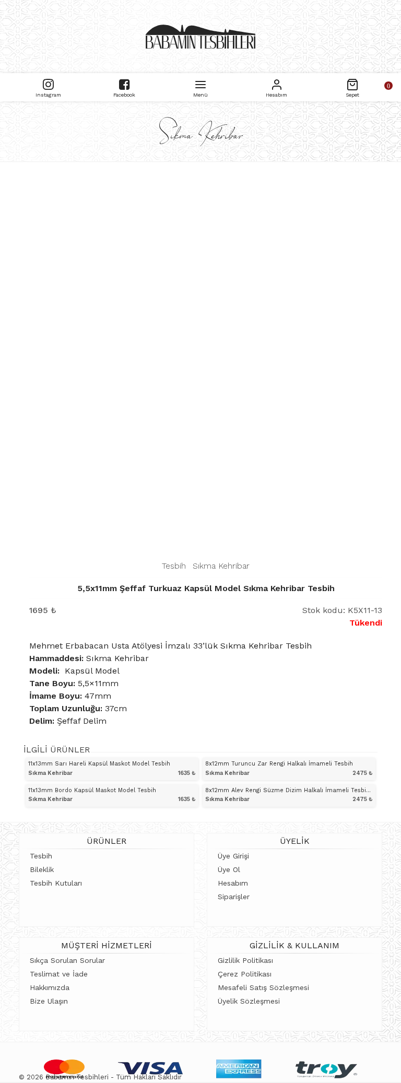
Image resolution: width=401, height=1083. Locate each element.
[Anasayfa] (200, 36)
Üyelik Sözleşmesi (249, 1001)
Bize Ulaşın (49, 1001)
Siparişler (234, 896)
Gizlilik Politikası (245, 960)
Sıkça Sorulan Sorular (67, 960)
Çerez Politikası (245, 974)
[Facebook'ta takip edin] (124, 83)
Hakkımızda (49, 987)
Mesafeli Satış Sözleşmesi (263, 987)
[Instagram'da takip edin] (48, 83)
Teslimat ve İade (59, 974)
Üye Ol (229, 869)
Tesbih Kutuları (56, 883)
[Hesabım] (277, 83)
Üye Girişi (233, 856)
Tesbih (174, 566)
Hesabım (233, 883)
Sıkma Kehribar (221, 566)
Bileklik (42, 869)
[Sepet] (352, 83)
